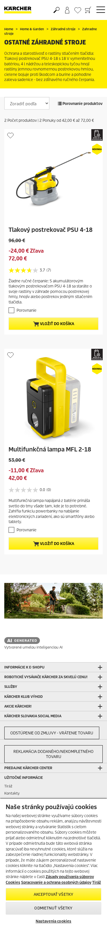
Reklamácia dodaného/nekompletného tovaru (53, 754)
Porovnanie (27, 310)
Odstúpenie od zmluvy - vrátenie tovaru (51, 733)
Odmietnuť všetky (53, 908)
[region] (53, 863)
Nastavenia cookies (53, 921)
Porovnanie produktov (82, 103)
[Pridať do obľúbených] (10, 135)
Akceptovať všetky (53, 894)
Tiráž (8, 786)
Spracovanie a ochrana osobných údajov (56, 882)
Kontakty (12, 793)
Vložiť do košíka (56, 323)
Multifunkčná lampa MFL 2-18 (50, 449)
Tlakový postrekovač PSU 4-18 (50, 230)
